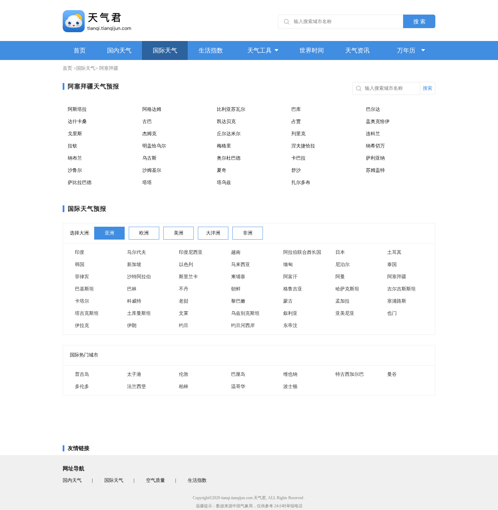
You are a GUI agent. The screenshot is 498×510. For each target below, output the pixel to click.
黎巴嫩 (238, 301)
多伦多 (82, 386)
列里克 (298, 133)
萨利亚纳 (375, 158)
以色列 (186, 264)
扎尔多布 (300, 182)
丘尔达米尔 (229, 133)
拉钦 (72, 145)
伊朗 (132, 325)
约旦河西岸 (243, 325)
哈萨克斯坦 (347, 288)
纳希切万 (375, 145)
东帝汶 (290, 325)
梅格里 (224, 145)
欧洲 (144, 233)
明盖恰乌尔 (154, 145)
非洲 (247, 233)
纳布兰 (75, 158)
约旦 (183, 325)
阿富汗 (290, 276)
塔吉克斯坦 (87, 313)
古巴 (147, 121)
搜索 (427, 88)
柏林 (183, 386)
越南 (236, 252)
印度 (79, 252)
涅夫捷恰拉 (303, 145)
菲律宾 (82, 276)
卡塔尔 (82, 301)
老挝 (183, 301)
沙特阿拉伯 (139, 276)
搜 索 (419, 21)
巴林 (132, 288)
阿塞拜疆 (396, 276)
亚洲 (109, 233)
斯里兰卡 (188, 276)
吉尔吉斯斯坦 (401, 288)
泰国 (392, 264)
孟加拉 (342, 301)
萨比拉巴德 (79, 182)
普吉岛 (82, 374)
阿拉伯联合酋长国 (302, 252)
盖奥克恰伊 (378, 121)
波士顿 (290, 386)
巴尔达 (373, 109)
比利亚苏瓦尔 (231, 109)
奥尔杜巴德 (229, 158)
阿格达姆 (151, 109)
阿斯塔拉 (77, 109)
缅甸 (288, 264)
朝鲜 (236, 288)
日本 (340, 252)
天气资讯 (357, 50)
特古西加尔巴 (349, 374)
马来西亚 (240, 264)
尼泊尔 (342, 264)
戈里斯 (75, 133)
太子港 (134, 374)
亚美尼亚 (344, 313)
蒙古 (288, 301)
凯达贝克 (226, 121)
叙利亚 (290, 313)
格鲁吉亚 (292, 288)
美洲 (178, 233)
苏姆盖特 (375, 170)
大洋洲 (213, 233)
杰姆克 (149, 133)
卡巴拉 (298, 158)
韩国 (79, 264)
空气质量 (155, 480)
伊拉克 (82, 325)
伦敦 (183, 374)
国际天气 (165, 50)
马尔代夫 (136, 252)
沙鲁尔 (75, 170)
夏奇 (221, 170)
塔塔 (147, 182)
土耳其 (394, 252)
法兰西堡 (136, 386)
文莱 (183, 313)
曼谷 (392, 374)
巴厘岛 (238, 374)
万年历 (406, 50)
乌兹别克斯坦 (245, 313)
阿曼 (340, 276)
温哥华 (238, 386)
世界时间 (311, 50)
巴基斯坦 (84, 288)
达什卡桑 (77, 121)
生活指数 (211, 50)
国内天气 (119, 50)
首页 (80, 50)
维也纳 (290, 374)
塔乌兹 (224, 182)
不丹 (183, 288)
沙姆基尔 (151, 170)
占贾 (296, 121)
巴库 (296, 109)
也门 (392, 313)
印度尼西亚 (191, 252)
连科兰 (373, 133)
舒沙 (296, 170)
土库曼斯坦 (139, 313)
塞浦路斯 (396, 301)
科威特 (134, 301)
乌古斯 (149, 158)
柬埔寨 (238, 276)
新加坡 (134, 264)
